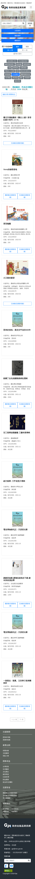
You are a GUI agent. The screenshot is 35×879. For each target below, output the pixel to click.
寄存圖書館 (6, 798)
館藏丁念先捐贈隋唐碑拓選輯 (15, 378)
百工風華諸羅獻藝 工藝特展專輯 (16, 433)
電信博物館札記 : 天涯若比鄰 (15, 529)
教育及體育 (27, 64)
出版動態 (6, 732)
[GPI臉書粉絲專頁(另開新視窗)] (6, 865)
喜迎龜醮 (7, 224)
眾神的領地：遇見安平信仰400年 (17, 330)
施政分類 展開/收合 (9, 94)
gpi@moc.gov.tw (17, 849)
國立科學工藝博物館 (17, 535)
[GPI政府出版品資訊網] (13, 7)
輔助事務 (17, 81)
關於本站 (10, 3)
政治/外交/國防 (8, 782)
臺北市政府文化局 (17, 123)
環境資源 (7, 74)
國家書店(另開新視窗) (10, 793)
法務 (9, 67)
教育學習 (6, 774)
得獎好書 (6, 750)
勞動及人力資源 (9, 71)
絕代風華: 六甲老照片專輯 (14, 481)
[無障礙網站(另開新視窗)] (8, 870)
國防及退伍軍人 (9, 64)
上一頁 (15, 719)
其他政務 (27, 77)
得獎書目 (15, 811)
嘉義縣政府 (14, 438)
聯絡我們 (29, 3)
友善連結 (6, 814)
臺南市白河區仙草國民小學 (20, 283)
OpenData (15, 809)
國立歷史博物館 (16, 384)
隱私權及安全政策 (19, 3)
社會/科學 (6, 777)
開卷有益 (6, 761)
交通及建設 (23, 67)
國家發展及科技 (25, 74)
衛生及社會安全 (25, 71)
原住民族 (15, 77)
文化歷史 (6, 772)
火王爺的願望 (9, 278)
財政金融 (18, 64)
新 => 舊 (10, 50)
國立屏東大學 (15, 175)
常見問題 (6, 809)
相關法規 (6, 811)
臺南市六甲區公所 (17, 486)
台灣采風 (6, 766)
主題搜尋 (18, 30)
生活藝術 (6, 769)
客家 (21, 77)
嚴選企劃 (6, 745)
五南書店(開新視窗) (17, 143)
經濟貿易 (15, 67)
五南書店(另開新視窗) (10, 795)
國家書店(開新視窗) (10, 196)
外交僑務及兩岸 (23, 61)
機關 (27, 46)
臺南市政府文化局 (17, 686)
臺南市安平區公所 (17, 335)
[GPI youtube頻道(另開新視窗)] (11, 865)
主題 (7, 46)
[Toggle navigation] (31, 7)
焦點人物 (6, 756)
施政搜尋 (18, 35)
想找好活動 (6, 737)
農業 (17, 71)
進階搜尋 (30, 24)
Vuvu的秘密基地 (10, 169)
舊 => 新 (25, 50)
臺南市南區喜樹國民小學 (19, 229)
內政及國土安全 (12, 61)
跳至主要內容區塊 (5, 1)
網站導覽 (3, 3)
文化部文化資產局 (17, 583)
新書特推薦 (6, 740)
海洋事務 (8, 77)
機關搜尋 (18, 40)
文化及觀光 (15, 74)
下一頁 (21, 719)
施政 (17, 46)
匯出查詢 (18, 53)
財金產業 (6, 779)
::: (4, 822)
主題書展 (6, 753)
